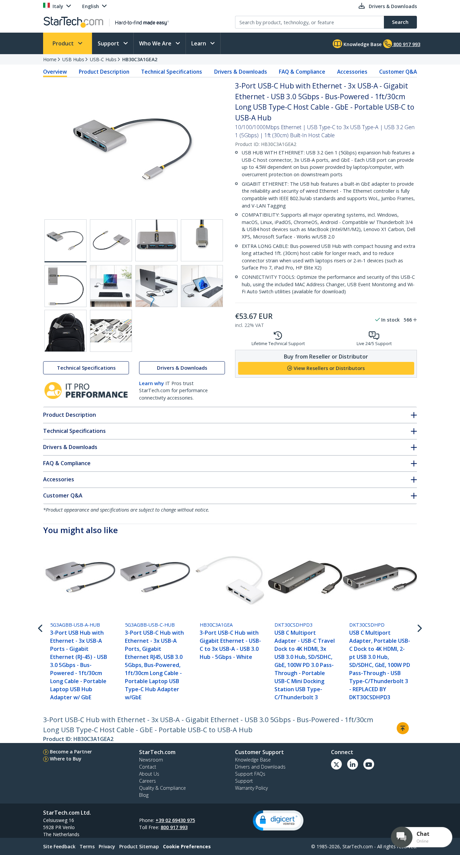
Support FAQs (250, 774)
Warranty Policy (251, 788)
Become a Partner (71, 751)
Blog (144, 795)
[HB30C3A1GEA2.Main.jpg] (65, 240)
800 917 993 (174, 827)
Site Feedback (59, 846)
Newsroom (151, 759)
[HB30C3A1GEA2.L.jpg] (156, 286)
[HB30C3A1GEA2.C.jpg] (202, 240)
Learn (199, 43)
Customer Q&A (398, 71)
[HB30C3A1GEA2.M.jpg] (202, 286)
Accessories (352, 71)
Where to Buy (65, 758)
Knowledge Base (362, 44)
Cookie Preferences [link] (187, 846)
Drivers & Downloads (240, 71)
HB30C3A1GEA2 (139, 59)
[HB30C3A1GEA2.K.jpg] (111, 286)
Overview (55, 71)
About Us (149, 774)
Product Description (104, 71)
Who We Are (156, 43)
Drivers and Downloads (260, 767)
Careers (147, 781)
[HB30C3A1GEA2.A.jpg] (111, 240)
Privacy (107, 846)
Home (50, 59)
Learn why (151, 383)
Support (109, 43)
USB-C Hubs (103, 59)
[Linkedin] (352, 764)
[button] (278, 820)
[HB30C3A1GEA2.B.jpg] (156, 240)
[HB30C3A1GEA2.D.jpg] (65, 286)
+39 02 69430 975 (175, 820)
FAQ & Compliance (302, 71)
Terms (87, 846)
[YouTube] (368, 764)
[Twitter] (336, 764)
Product (64, 43)
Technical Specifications (171, 71)
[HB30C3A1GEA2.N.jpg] (65, 331)
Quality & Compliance (162, 788)
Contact (147, 767)
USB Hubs (73, 59)
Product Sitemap (139, 846)
